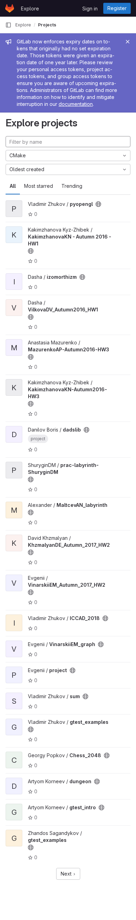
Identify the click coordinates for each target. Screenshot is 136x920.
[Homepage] (9, 8)
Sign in (90, 8)
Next (67, 874)
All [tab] (13, 186)
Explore (30, 8)
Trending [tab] (71, 186)
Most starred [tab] (38, 186)
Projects (47, 24)
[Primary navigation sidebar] (8, 25)
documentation (76, 104)
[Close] (127, 41)
